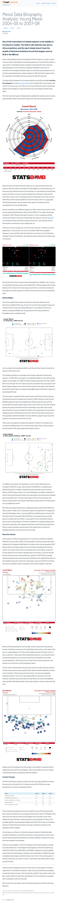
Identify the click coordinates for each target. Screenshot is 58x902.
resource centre (23, 83)
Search (54, 3)
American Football (45, 3)
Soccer (38, 3)
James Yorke (7, 31)
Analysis (5, 28)
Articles (12, 28)
